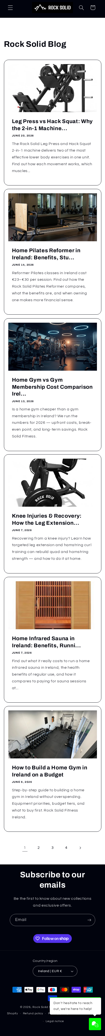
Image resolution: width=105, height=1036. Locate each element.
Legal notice (55, 1021)
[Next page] (80, 847)
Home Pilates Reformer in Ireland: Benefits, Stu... (46, 254)
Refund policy (33, 1013)
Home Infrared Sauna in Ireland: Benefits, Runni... (46, 642)
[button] (10, 7)
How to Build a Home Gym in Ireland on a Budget (49, 771)
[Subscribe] (89, 920)
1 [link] (25, 848)
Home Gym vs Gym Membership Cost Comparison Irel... (52, 387)
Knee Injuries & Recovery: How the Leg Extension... (47, 519)
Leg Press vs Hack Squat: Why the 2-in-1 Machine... (52, 124)
